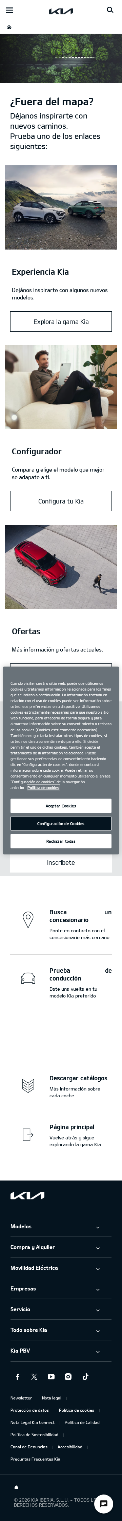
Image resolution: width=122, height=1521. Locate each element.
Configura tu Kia (61, 501)
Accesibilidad (70, 1446)
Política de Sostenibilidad (34, 1434)
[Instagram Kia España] (68, 1376)
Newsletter (21, 1397)
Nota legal (51, 1397)
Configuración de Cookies (61, 823)
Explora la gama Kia (61, 321)
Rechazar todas (61, 841)
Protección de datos (30, 1410)
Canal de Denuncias (29, 1446)
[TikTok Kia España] (85, 1376)
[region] (61, 761)
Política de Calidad (82, 1422)
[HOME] (9, 27)
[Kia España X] (34, 1376)
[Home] (16, 1487)
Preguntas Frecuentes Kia (35, 1458)
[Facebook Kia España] (17, 1376)
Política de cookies (76, 1410)
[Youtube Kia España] (51, 1376)
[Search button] (110, 10)
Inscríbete (61, 862)
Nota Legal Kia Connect (33, 1422)
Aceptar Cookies (61, 806)
